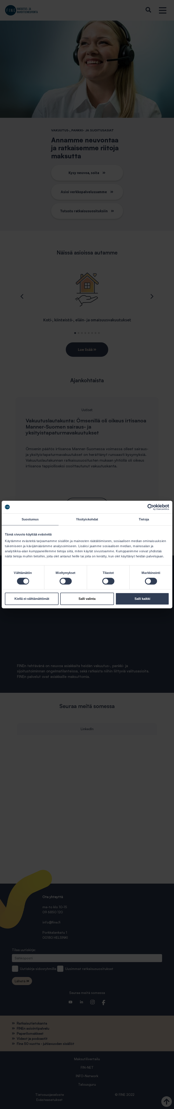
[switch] (66, 581)
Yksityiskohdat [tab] (87, 519)
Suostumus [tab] (30, 519)
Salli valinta (87, 598)
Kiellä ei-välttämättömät (31, 598)
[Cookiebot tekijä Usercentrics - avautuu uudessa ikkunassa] (150, 507)
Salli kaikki (142, 598)
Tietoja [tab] (144, 519)
